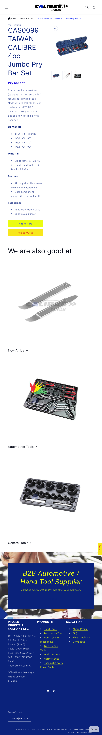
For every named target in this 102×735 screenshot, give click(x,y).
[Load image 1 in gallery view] (56, 75)
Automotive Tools (21, 446)
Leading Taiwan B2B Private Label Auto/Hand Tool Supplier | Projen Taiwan (53, 729)
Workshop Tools (53, 654)
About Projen (80, 629)
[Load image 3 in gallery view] (77, 75)
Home (13, 18)
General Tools (26, 18)
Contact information (85, 732)
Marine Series (51, 658)
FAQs (75, 633)
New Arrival (16, 350)
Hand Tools (50, 629)
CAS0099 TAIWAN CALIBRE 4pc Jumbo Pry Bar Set (59, 18)
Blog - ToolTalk (81, 637)
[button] (6, 7)
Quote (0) (100, 549)
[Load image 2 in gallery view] (66, 75)
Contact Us (51, 598)
